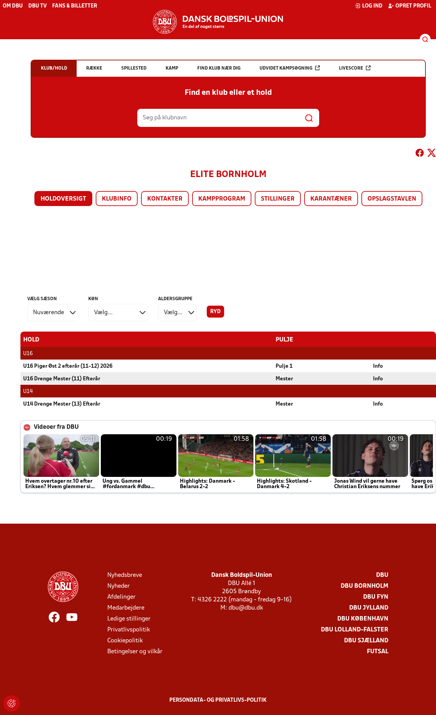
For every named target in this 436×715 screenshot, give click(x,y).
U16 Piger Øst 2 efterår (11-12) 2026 (67, 366)
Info (378, 366)
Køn (93, 299)
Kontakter (165, 199)
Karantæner (331, 199)
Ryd (215, 311)
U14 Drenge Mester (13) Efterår (61, 404)
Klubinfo (116, 199)
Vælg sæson (42, 299)
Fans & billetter (74, 6)
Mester (284, 379)
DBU (382, 575)
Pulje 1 (284, 366)
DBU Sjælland (366, 641)
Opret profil (413, 6)
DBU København (362, 619)
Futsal (377, 652)
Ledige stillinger (129, 619)
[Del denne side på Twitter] (431, 154)
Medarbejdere (125, 608)
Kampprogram (221, 199)
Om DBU (13, 6)
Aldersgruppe (175, 299)
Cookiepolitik (125, 641)
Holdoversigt (63, 199)
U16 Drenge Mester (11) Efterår (61, 379)
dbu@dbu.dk (246, 608)
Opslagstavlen (392, 199)
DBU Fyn (375, 597)
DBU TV (37, 6)
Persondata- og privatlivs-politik (218, 700)
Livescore (351, 68)
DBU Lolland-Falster (354, 630)
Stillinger (278, 199)
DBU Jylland (368, 608)
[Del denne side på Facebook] (420, 154)
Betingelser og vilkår (134, 652)
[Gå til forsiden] (218, 22)
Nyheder (118, 586)
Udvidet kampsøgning (286, 68)
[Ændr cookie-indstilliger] (11, 703)
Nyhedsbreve (124, 575)
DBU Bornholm (364, 586)
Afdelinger (121, 597)
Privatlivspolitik (128, 630)
